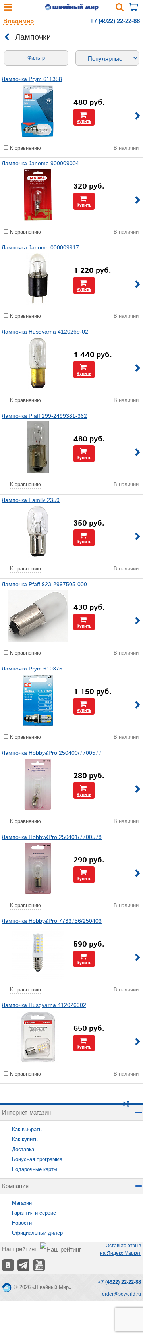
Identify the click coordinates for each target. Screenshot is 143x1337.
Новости (22, 1223)
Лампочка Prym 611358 (32, 79)
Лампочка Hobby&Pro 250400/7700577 (52, 753)
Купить (84, 121)
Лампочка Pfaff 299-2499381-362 (44, 416)
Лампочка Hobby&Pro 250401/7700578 (52, 837)
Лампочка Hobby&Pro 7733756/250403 (52, 921)
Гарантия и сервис (34, 1213)
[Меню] (8, 9)
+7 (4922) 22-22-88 (115, 20)
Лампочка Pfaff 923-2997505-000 (44, 584)
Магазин (22, 1203)
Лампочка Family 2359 (31, 500)
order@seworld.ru (121, 1294)
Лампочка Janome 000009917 (40, 247)
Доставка (23, 1149)
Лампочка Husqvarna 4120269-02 (45, 331)
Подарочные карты (34, 1169)
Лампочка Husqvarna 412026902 (44, 1005)
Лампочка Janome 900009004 (40, 163)
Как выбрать (27, 1129)
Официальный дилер (37, 1233)
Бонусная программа (37, 1159)
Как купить (25, 1139)
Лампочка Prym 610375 (32, 668)
